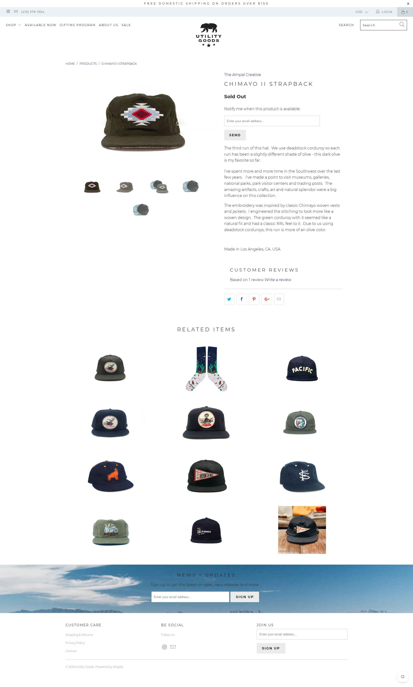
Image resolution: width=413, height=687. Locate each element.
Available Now (40, 25)
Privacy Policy (75, 643)
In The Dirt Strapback (206, 422)
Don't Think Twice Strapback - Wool (110, 422)
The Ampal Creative (242, 74)
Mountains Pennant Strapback (206, 476)
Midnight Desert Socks (206, 369)
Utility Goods (85, 667)
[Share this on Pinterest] (254, 299)
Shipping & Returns (79, 635)
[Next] (211, 121)
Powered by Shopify (109, 667)
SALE (126, 25)
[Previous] (73, 121)
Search (346, 25)
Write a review (278, 280)
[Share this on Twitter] (229, 299)
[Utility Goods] (208, 35)
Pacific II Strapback (302, 369)
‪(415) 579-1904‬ (32, 12)
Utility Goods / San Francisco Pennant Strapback (302, 530)
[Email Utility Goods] (15, 12)
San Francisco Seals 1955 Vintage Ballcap (302, 476)
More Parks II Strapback (302, 422)
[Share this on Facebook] (242, 299)
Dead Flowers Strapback (110, 530)
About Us (108, 25)
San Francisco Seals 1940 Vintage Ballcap (110, 476)
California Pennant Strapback (206, 530)
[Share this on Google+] (266, 299)
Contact (71, 651)
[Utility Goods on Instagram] (8, 12)
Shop (12, 25)
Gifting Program (78, 25)
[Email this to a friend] (279, 299)
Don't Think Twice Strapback (110, 369)
